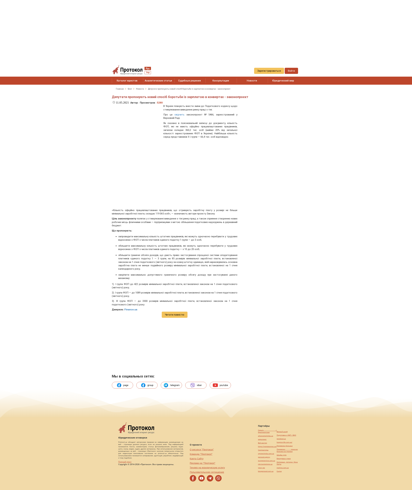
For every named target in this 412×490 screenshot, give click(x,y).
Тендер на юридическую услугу (207, 467)
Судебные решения (189, 80)
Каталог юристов (127, 80)
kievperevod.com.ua (265, 471)
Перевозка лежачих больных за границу (287, 450)
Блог (130, 88)
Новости (252, 80)
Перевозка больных (285, 446)
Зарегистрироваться (269, 70)
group (150, 385)
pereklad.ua (281, 439)
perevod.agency (264, 457)
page (125, 385)
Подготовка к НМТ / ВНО (286, 435)
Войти (291, 70)
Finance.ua (130, 309)
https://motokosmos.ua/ (267, 446)
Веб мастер (262, 443)
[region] (206, 29)
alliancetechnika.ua (265, 436)
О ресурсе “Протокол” (202, 449)
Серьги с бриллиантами (267, 431)
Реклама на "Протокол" (202, 463)
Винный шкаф (282, 432)
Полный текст (124, 461)
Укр (148, 72)
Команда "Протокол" (201, 454)
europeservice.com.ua (266, 461)
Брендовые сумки (284, 458)
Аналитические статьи (158, 80)
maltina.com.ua (283, 468)
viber (199, 385)
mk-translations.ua (265, 464)
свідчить (179, 114)
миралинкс (262, 439)
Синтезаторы (263, 450)
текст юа (261, 468)
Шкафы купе (281, 455)
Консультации (220, 80)
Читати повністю (174, 314)
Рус (148, 68)
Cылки (279, 471)
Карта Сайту (196, 458)
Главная (120, 88)
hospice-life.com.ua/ (284, 442)
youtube (224, 385)
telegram (175, 385)
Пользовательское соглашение (207, 472)
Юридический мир (283, 80)
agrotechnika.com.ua (266, 453)
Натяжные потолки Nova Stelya (287, 463)
